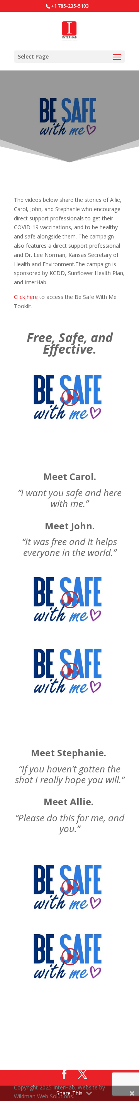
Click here (26, 296)
